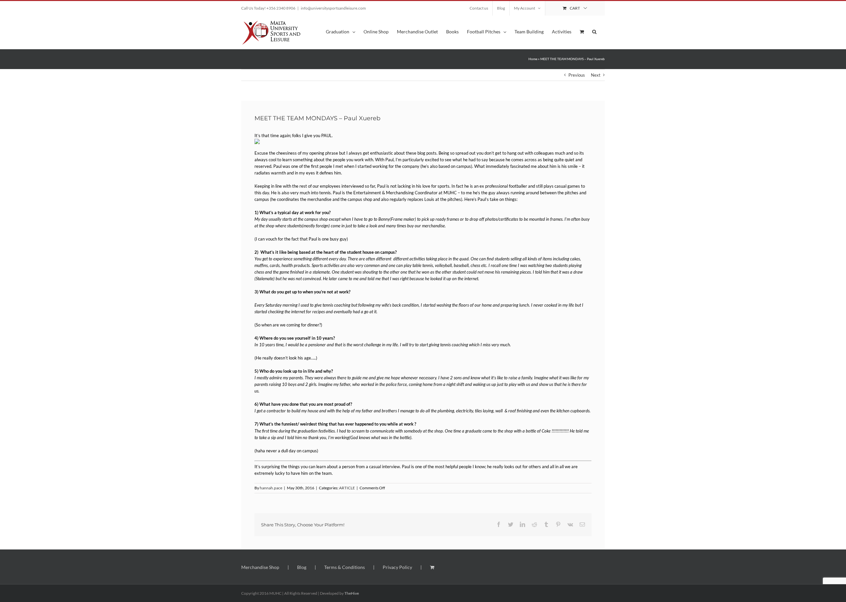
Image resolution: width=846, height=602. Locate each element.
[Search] (594, 31)
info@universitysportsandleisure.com (333, 8)
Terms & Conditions (344, 567)
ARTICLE (347, 487)
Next (595, 75)
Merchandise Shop (260, 567)
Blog (301, 567)
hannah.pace (271, 487)
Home (532, 59)
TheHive (351, 593)
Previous (576, 75)
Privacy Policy (397, 567)
